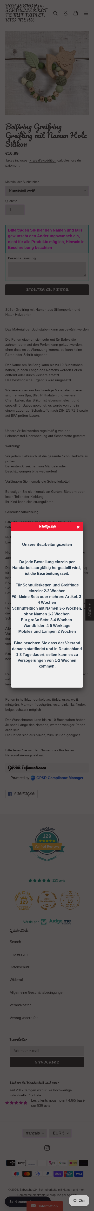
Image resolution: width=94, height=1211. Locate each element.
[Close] (79, 528)
